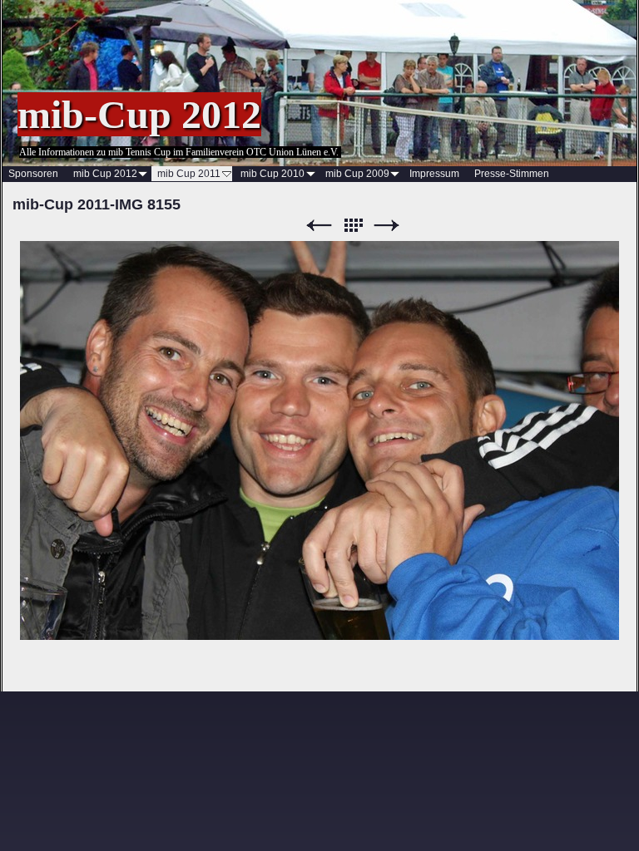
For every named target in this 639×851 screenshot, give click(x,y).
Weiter (387, 225)
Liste (353, 225)
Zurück (319, 225)
